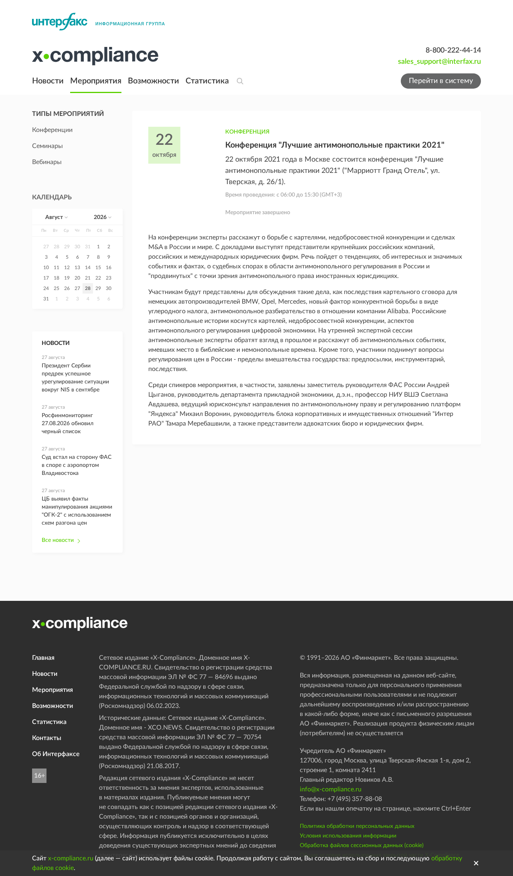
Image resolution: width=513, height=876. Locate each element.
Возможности (153, 81)
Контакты (46, 738)
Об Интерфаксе (56, 754)
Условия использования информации (348, 836)
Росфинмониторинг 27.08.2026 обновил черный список (67, 423)
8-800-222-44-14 (453, 50)
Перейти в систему (441, 81)
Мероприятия (95, 81)
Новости (48, 81)
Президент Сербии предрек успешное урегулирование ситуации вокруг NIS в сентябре (75, 378)
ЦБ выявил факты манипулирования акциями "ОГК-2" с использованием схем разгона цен (77, 511)
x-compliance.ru (70, 858)
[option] (46, 246)
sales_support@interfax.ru (439, 61)
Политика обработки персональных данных (357, 826)
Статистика (207, 81)
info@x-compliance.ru (331, 789)
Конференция (247, 132)
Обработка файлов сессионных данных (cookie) (362, 845)
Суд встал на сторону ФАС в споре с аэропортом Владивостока (76, 465)
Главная (43, 658)
